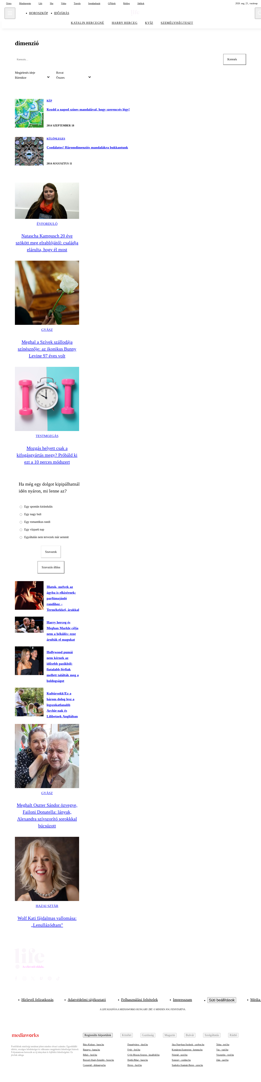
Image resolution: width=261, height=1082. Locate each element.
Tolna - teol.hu (222, 1044)
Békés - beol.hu (90, 1055)
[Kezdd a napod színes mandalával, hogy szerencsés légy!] (29, 113)
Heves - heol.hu (134, 1065)
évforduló (47, 224)
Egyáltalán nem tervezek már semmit (46, 537)
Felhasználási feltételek (139, 999)
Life (40, 3)
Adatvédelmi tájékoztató (87, 999)
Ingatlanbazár (94, 3)
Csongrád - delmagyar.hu (94, 1065)
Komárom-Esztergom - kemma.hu (187, 1049)
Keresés (232, 59)
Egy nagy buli (32, 514)
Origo (8, 3)
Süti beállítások (222, 1000)
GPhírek (112, 3)
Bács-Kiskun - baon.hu (93, 1044)
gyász (47, 330)
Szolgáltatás (212, 1035)
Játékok (140, 3)
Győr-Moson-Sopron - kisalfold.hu (143, 1055)
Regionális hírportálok (97, 1035)
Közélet (126, 1035)
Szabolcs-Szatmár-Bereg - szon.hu (187, 1065)
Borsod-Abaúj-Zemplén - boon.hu (98, 1060)
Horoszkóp (38, 13)
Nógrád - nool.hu (179, 1055)
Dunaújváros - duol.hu (137, 1044)
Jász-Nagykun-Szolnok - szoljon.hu (188, 1044)
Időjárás (61, 13)
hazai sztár (47, 906)
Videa (63, 3)
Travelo (77, 3)
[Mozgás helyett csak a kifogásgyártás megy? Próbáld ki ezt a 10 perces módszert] (47, 399)
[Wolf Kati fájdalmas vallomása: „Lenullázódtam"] (47, 869)
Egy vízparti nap (34, 529)
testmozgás (47, 436)
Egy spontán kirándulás (38, 506)
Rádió (233, 1035)
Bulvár (190, 1035)
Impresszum (182, 999)
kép (49, 100)
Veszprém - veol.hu (225, 1055)
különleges (56, 138)
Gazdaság (148, 1035)
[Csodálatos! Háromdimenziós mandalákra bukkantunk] (29, 151)
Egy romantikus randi (37, 521)
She (51, 3)
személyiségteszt (177, 22)
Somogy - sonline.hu (181, 1060)
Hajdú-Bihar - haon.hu (137, 1060)
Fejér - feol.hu (133, 1049)
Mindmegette (25, 3)
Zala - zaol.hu (222, 1060)
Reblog (126, 3)
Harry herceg (125, 22)
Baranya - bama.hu (91, 1049)
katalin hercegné (87, 22)
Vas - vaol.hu (222, 1049)
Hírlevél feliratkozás (37, 999)
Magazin (170, 1035)
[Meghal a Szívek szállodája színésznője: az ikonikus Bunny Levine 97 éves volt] (47, 293)
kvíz (149, 22)
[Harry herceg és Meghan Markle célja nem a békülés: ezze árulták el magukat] (29, 625)
